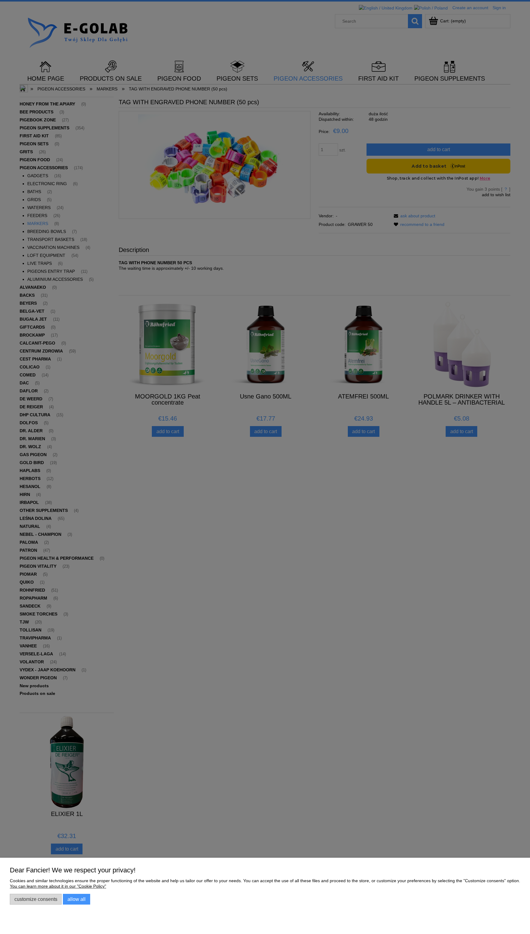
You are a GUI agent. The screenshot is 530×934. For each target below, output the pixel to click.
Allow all (76, 899)
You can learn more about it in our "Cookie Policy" (58, 886)
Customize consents (35, 899)
